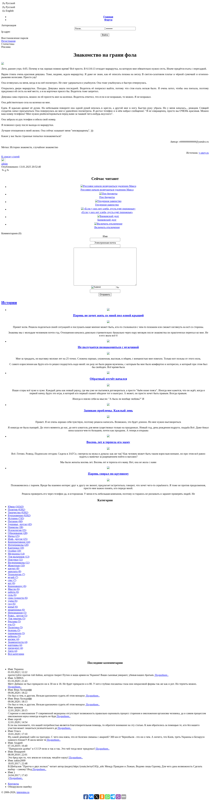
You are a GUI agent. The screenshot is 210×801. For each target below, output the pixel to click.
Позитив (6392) (16, 509)
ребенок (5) (14, 636)
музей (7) (13, 577)
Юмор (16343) (16, 506)
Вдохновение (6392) (19, 515)
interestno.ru (23, 792)
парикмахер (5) (16, 633)
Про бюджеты (107, 197)
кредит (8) (13, 568)
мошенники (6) (16, 609)
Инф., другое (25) (17, 539)
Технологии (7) (16, 574)
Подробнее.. (161, 675)
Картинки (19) (16, 547)
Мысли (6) (14, 589)
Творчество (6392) (18, 512)
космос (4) (13, 639)
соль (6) (12, 595)
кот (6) (11, 583)
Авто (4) (12, 651)
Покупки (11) (15, 559)
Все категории (16, 654)
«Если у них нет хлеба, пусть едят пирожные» (107, 212)
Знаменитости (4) (17, 642)
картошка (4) (15, 645)
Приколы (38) (15, 527)
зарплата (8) (14, 571)
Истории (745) (16, 518)
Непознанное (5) (17, 612)
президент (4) (15, 648)
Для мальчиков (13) (18, 556)
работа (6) (13, 592)
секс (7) (12, 580)
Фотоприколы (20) (18, 544)
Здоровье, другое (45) (20, 524)
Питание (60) (15, 521)
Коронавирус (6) (17, 586)
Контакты (13, 783)
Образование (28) (17, 533)
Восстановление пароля (14, 38)
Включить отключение (107, 227)
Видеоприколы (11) (19, 562)
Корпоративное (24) (19, 542)
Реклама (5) (14, 621)
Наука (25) (14, 536)
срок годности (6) (18, 598)
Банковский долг (106, 219)
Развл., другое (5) (17, 615)
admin (4, 163)
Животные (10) (16, 565)
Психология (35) (17, 530)
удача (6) (12, 600)
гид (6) (11, 603)
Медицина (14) (16, 553)
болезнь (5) (14, 630)
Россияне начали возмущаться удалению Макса (107, 189)
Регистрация (8, 41)
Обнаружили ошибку (20, 786)
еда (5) (11, 624)
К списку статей (10, 156)
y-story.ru (204, 152)
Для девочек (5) (16, 618)
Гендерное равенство (107, 204)
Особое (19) (14, 550)
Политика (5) (15, 627)
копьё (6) (13, 606)
